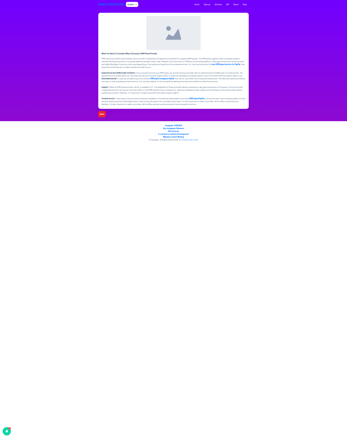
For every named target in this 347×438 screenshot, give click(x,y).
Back (102, 114)
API (227, 4)
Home (197, 4)
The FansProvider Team (188, 140)
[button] (7, 431)
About (236, 4)
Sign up (207, 4)
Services (218, 4)
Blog (245, 4)
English (131, 4)
